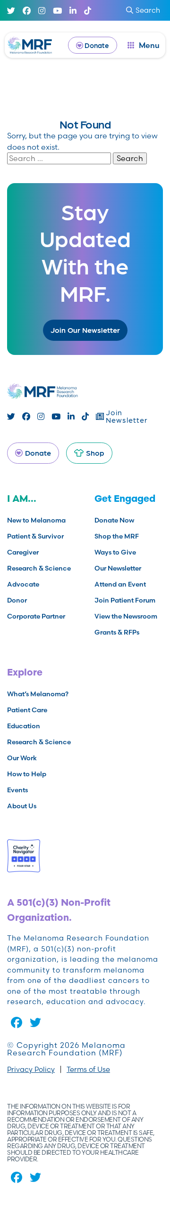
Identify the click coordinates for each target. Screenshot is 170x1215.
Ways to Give (115, 552)
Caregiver (23, 552)
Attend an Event (120, 584)
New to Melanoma (36, 520)
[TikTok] (87, 11)
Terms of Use (88, 1069)
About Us (21, 806)
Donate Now (114, 520)
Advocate (23, 584)
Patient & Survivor (35, 536)
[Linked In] (72, 11)
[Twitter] (11, 11)
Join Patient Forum (124, 600)
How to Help (26, 774)
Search (148, 10)
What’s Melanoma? (37, 694)
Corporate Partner (36, 616)
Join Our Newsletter (85, 329)
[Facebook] (27, 11)
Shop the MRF (116, 536)
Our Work (22, 758)
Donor (17, 600)
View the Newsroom (125, 616)
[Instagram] (41, 11)
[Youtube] (57, 11)
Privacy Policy (31, 1069)
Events (17, 790)
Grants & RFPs (116, 632)
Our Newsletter (117, 568)
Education (23, 726)
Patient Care (27, 710)
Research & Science (39, 568)
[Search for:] (60, 158)
